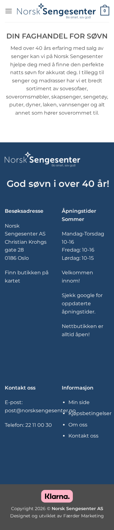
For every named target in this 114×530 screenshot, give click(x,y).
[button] (8, 11)
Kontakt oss (83, 436)
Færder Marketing (83, 516)
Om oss (77, 425)
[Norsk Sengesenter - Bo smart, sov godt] (56, 11)
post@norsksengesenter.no (40, 411)
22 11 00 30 (38, 425)
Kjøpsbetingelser (89, 413)
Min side (79, 402)
